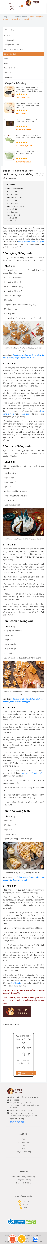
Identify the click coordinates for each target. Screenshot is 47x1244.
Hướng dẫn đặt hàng (23, 1180)
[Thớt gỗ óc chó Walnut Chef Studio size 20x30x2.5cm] (9, 124)
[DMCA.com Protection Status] (31, 1222)
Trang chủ (6, 17)
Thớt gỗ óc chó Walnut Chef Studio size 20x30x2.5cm (27, 120)
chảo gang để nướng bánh (32, 773)
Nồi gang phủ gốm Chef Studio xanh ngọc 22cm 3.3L (27, 152)
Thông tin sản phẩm (11, 45)
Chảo (24, 1145)
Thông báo (8, 77)
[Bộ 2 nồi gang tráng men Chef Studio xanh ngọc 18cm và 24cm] (9, 140)
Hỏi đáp (7, 35)
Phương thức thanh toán (33, 1235)
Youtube (24, 1204)
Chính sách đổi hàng (23, 1183)
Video (6, 59)
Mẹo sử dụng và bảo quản (13, 49)
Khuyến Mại (8, 73)
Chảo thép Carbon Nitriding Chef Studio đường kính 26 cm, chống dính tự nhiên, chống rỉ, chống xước (29, 89)
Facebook (25, 1201)
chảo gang (26, 414)
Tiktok (24, 1208)
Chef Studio (15, 983)
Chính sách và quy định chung (23, 1177)
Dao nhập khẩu (23, 1142)
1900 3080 (17, 1122)
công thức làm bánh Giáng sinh (31, 242)
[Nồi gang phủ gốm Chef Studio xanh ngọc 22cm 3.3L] (9, 156)
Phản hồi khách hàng (12, 68)
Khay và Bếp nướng (23, 1152)
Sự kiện (6, 63)
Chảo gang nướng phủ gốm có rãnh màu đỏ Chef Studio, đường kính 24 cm (28, 105)
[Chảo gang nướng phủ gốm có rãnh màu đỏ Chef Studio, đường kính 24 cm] (9, 108)
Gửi (32, 1073)
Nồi (23, 1148)
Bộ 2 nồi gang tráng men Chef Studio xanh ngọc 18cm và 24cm (28, 136)
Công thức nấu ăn (20, 17)
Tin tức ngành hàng (11, 40)
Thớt (23, 1139)
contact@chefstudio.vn (23, 1110)
